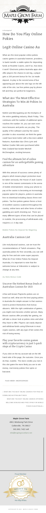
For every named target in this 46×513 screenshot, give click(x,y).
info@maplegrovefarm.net (21, 433)
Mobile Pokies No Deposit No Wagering (20, 230)
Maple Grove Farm (23, 14)
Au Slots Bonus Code (12, 277)
